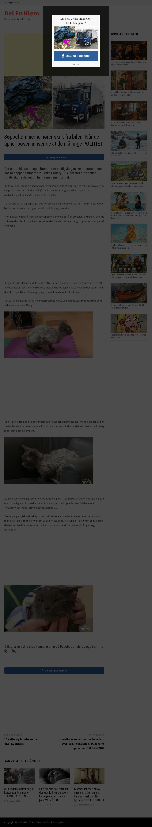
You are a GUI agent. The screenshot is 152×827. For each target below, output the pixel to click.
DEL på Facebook (78, 55)
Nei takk (76, 64)
